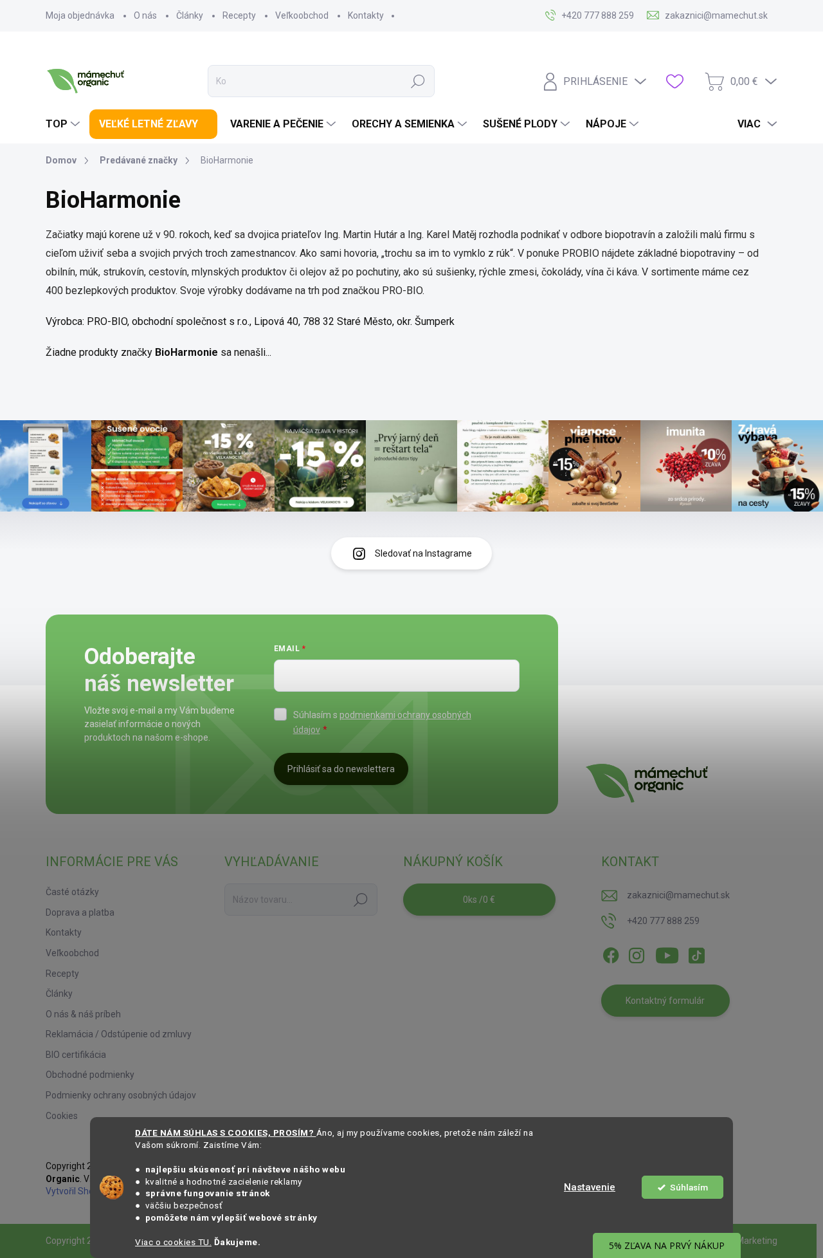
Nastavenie (589, 1187)
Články (189, 15)
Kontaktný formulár (665, 1000)
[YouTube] (667, 953)
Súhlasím (689, 1187)
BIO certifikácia (76, 1055)
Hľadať (417, 81)
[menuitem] (64, 124)
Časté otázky (72, 892)
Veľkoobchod (302, 15)
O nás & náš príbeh (83, 1014)
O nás (145, 15)
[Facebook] (610, 953)
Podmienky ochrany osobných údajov (121, 1095)
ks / (479, 899)
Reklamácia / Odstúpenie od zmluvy (119, 1034)
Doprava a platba (80, 912)
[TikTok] (696, 953)
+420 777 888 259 (663, 921)
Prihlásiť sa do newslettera (341, 769)
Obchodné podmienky (90, 1074)
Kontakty (366, 15)
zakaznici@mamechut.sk (678, 895)
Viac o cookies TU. (173, 1242)
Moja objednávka (80, 15)
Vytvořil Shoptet (78, 1191)
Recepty (239, 15)
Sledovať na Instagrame (423, 553)
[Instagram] (636, 953)
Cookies (62, 1116)
